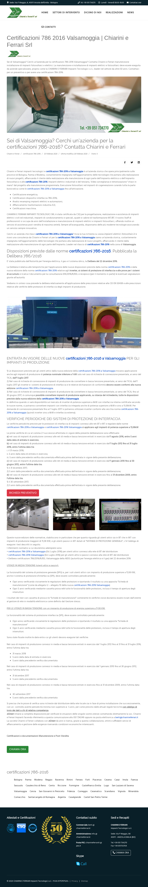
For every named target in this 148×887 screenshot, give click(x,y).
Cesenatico (96, 791)
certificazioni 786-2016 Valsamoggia (64, 427)
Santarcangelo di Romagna (41, 797)
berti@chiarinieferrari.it (126, 717)
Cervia (33, 791)
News (130, 12)
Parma (28, 780)
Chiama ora (122, 853)
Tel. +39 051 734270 (88, 2)
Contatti (50, 27)
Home (44, 12)
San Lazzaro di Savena (123, 786)
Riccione (62, 786)
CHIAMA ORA (17, 749)
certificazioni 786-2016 (36, 182)
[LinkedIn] (138, 162)
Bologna (18, 780)
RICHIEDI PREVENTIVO (23, 493)
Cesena (108, 780)
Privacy (75, 881)
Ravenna (59, 780)
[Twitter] (131, 162)
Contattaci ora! (135, 2)
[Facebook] (124, 162)
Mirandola (133, 791)
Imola (125, 780)
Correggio (83, 791)
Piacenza (97, 780)
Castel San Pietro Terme (95, 797)
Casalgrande (75, 797)
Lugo (106, 786)
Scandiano (109, 791)
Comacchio (19, 797)
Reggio (48, 780)
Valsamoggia (20, 791)
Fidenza (71, 791)
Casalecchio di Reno (36, 786)
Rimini (70, 780)
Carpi (117, 780)
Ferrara (79, 780)
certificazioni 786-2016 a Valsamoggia (64, 171)
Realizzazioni (114, 12)
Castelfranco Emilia (91, 786)
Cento (52, 786)
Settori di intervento (66, 12)
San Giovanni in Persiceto (51, 791)
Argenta (62, 797)
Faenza (134, 780)
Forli (87, 780)
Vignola (121, 791)
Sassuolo (18, 786)
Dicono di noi (92, 12)
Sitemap (84, 881)
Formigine (74, 786)
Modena (38, 780)
